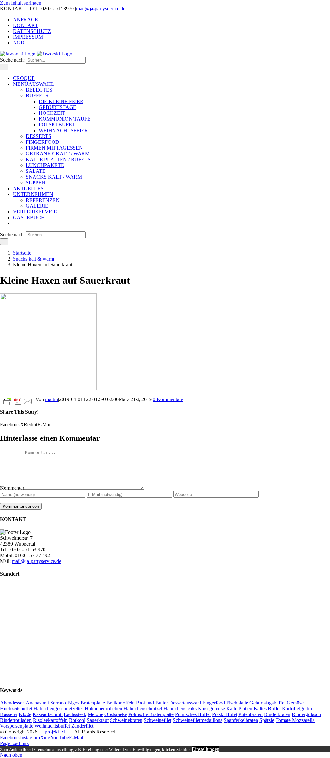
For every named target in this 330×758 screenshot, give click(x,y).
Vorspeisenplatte (16, 726)
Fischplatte (237, 702)
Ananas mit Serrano (46, 702)
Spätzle (266, 720)
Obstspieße (115, 714)
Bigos (73, 702)
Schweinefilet (157, 720)
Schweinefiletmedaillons (197, 720)
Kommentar (12, 488)
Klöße (25, 714)
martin (51, 399)
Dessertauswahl (185, 702)
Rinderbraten (277, 714)
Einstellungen (205, 749)
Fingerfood (213, 702)
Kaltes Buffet (267, 708)
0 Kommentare (168, 399)
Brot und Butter (152, 702)
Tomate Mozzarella (295, 720)
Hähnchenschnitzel (142, 708)
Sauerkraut (98, 720)
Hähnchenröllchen (103, 708)
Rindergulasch (306, 714)
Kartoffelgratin (297, 708)
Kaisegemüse (211, 708)
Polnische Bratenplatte (151, 714)
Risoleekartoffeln (50, 720)
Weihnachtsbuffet (52, 726)
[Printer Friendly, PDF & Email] (17, 401)
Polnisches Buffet (193, 714)
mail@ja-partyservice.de (100, 8)
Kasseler (8, 714)
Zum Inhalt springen (20, 2)
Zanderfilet (82, 726)
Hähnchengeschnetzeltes (58, 708)
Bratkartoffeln (120, 702)
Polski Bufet (224, 714)
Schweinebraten (126, 720)
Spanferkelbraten (241, 720)
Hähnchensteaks (180, 708)
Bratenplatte (93, 702)
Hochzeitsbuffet (16, 708)
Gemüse (295, 702)
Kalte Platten (239, 708)
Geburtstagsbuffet (267, 702)
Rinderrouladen (16, 720)
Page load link (14, 743)
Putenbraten (250, 714)
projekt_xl (55, 731)
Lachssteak (75, 714)
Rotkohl (77, 720)
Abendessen (12, 702)
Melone (95, 714)
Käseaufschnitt (48, 714)
